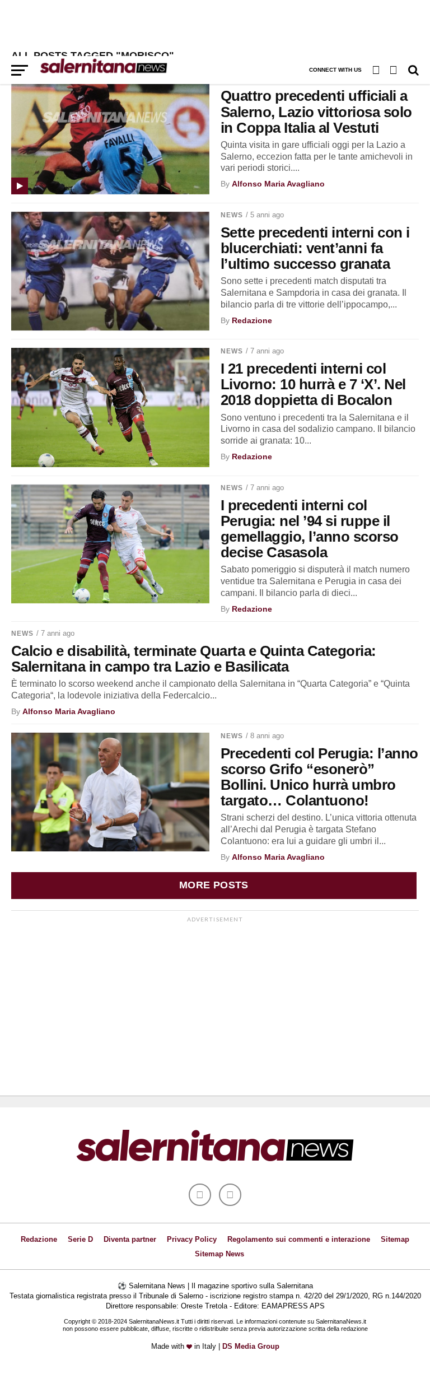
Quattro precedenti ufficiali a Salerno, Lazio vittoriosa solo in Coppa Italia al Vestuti (316, 111)
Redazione (252, 320)
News (232, 215)
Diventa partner (130, 1239)
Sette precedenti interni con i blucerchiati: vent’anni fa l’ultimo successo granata (315, 248)
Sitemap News (219, 1254)
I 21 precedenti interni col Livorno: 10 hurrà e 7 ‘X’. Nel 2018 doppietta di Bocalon (313, 384)
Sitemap (395, 1239)
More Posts (214, 885)
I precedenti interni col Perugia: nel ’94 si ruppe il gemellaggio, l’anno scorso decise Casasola (310, 528)
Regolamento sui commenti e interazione (298, 1239)
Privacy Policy (192, 1239)
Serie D (80, 1239)
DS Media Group (250, 1346)
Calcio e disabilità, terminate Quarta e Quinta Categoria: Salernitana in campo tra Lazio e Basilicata (193, 658)
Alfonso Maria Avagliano (278, 183)
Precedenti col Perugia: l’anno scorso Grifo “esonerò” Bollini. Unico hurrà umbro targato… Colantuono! (319, 777)
